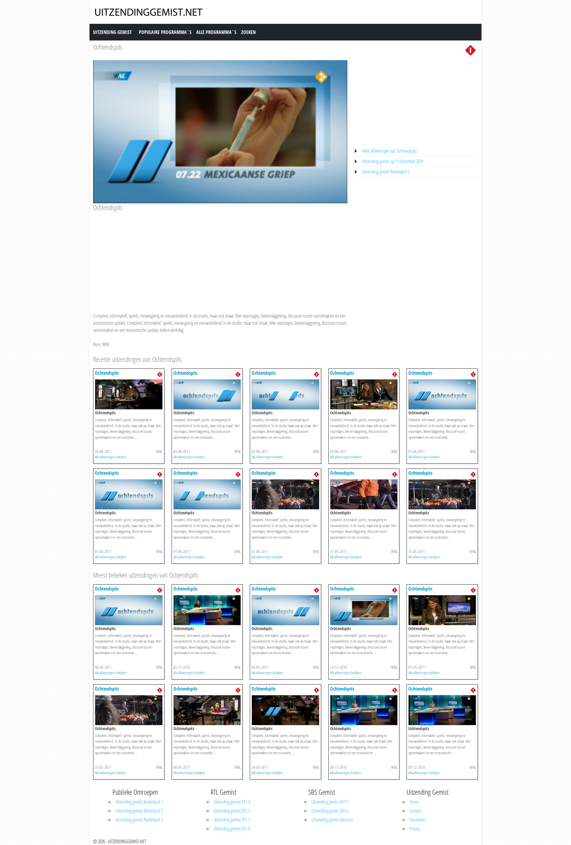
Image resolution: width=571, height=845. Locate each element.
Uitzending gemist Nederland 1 (385, 171)
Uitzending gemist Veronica (332, 819)
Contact (415, 810)
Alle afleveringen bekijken (110, 457)
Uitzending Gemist (112, 32)
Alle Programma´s (216, 32)
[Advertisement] (220, 256)
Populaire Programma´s (165, 32)
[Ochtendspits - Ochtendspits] (129, 394)
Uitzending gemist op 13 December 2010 (392, 161)
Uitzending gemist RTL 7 (232, 819)
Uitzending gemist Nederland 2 (139, 810)
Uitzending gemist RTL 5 (232, 810)
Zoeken (248, 32)
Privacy (415, 828)
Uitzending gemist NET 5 (330, 802)
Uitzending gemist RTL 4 (232, 802)
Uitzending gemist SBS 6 (329, 810)
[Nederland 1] (470, 49)
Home (414, 802)
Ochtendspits (108, 47)
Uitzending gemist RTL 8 (232, 828)
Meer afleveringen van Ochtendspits (389, 151)
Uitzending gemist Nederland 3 (139, 819)
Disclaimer (417, 819)
